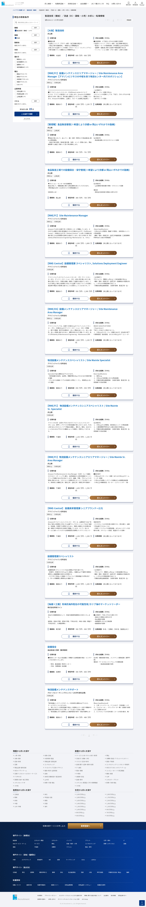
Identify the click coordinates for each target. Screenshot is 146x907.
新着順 (129, 20)
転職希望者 (59, 3)
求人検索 (48, 3)
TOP (142, 904)
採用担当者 (72, 3)
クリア (26, 119)
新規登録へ (85, 826)
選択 (35, 28)
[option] (27, 30)
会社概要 (83, 3)
